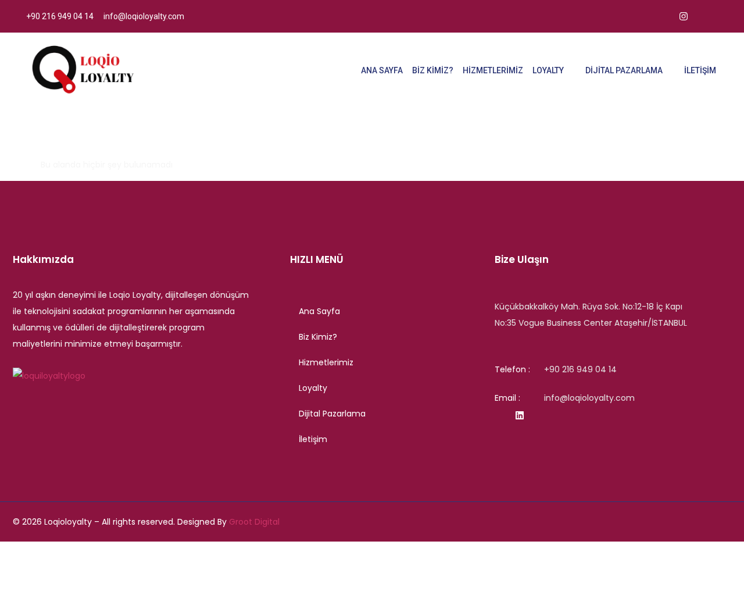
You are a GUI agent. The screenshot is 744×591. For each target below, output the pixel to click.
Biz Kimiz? (432, 70)
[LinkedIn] (709, 16)
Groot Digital (254, 522)
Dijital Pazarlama (624, 70)
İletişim (700, 70)
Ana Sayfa (382, 70)
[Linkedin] (519, 415)
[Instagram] (683, 16)
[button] (392, 388)
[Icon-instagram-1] (497, 415)
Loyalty (548, 70)
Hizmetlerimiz (493, 70)
